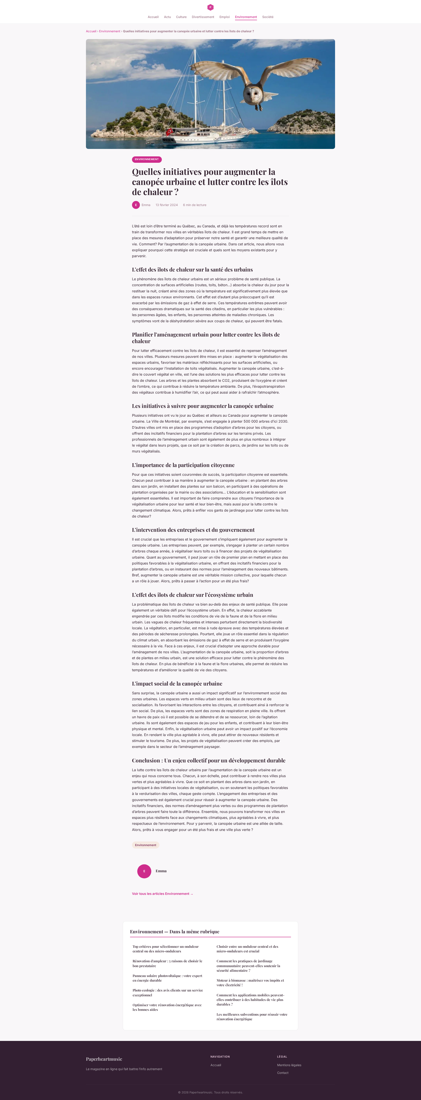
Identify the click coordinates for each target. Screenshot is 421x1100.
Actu (167, 17)
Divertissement (203, 17)
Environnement (246, 17)
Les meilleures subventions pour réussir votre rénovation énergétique (252, 1016)
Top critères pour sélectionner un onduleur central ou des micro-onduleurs (166, 948)
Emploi (224, 17)
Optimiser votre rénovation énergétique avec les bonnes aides (167, 1007)
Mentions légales (289, 1065)
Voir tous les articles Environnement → (162, 894)
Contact (283, 1073)
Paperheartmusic (104, 1059)
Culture (181, 17)
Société (267, 17)
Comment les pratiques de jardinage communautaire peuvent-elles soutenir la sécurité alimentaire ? (248, 966)
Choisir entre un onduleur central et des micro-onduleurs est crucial (247, 948)
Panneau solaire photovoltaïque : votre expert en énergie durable (167, 977)
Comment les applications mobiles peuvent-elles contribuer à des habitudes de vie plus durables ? (250, 1000)
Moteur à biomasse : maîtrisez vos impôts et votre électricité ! (250, 982)
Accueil (153, 17)
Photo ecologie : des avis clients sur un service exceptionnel (168, 992)
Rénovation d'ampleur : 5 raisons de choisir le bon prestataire (167, 963)
